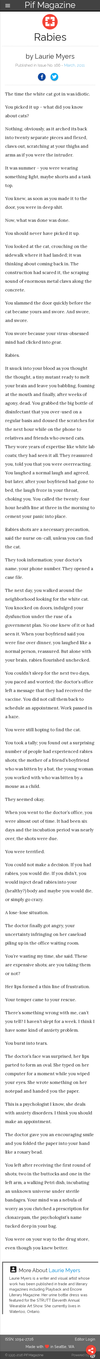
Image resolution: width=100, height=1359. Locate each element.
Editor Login (85, 1339)
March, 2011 (74, 65)
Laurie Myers (64, 1270)
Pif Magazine (33, 1355)
